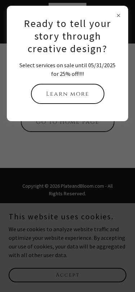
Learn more (67, 94)
